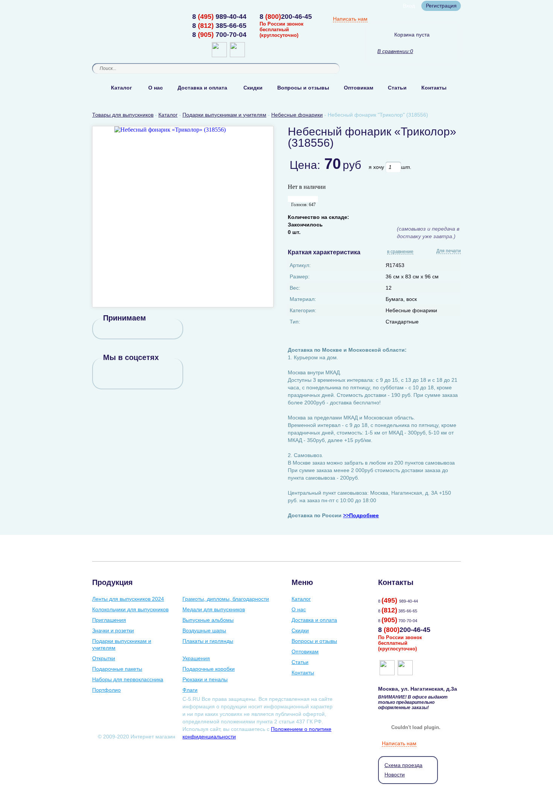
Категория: (303, 310)
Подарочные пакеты (117, 669)
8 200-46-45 (286, 16)
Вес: (295, 288)
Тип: (295, 322)
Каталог (121, 88)
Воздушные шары (204, 630)
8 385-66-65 (219, 25)
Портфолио (106, 690)
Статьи (397, 88)
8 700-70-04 (219, 34)
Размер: (300, 276)
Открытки (103, 658)
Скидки (253, 88)
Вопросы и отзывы (303, 88)
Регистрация (441, 6)
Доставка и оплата (202, 88)
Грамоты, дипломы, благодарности (225, 599)
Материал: (303, 299)
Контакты (434, 88)
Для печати (448, 251)
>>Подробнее (361, 515)
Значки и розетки (113, 630)
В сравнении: (393, 51)
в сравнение (400, 252)
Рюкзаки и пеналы (205, 679)
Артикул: (300, 265)
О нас (155, 88)
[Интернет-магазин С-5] (121, 17)
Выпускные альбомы (208, 620)
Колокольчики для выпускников (130, 609)
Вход (409, 6)
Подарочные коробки (208, 669)
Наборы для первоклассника (127, 679)
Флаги (190, 690)
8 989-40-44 (219, 16)
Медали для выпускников (213, 609)
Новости (394, 775)
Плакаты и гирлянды (207, 641)
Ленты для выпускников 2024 (128, 599)
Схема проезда (403, 765)
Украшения (196, 658)
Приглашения (109, 620)
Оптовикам (358, 88)
